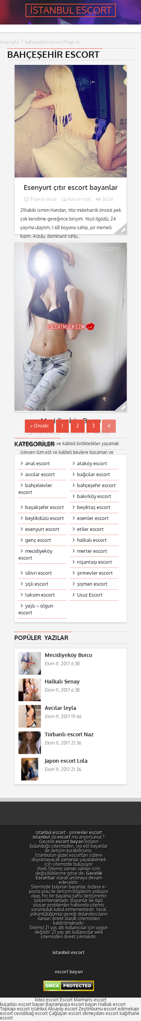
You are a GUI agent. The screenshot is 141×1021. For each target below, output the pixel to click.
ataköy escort (92, 463)
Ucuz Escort (90, 594)
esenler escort (93, 518)
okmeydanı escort (100, 1013)
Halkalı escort (112, 1004)
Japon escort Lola (66, 761)
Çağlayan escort (65, 1013)
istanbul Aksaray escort (54, 1009)
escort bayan (69, 972)
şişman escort (92, 584)
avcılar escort (40, 474)
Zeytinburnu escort (98, 1009)
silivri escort (38, 573)
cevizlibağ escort (31, 1013)
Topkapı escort (15, 1009)
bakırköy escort (94, 496)
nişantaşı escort (94, 562)
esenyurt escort (42, 529)
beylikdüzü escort (44, 518)
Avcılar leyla (60, 708)
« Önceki (39, 426)
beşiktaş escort (94, 507)
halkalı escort (92, 540)
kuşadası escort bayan (22, 1004)
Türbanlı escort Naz (69, 734)
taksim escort (40, 594)
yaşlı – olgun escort (35, 609)
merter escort (92, 551)
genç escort (38, 540)
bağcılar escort (93, 474)
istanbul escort (50, 833)
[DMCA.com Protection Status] (68, 990)
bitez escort (47, 1000)
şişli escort (37, 584)
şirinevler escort (95, 573)
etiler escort (90, 529)
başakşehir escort (44, 507)
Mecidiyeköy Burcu (68, 655)
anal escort (37, 463)
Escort (66, 1000)
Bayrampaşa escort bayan (71, 1004)
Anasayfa (9, 42)
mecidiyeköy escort (35, 554)
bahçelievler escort (35, 489)
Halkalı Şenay (62, 681)
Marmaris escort (90, 1000)
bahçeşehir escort (96, 485)
